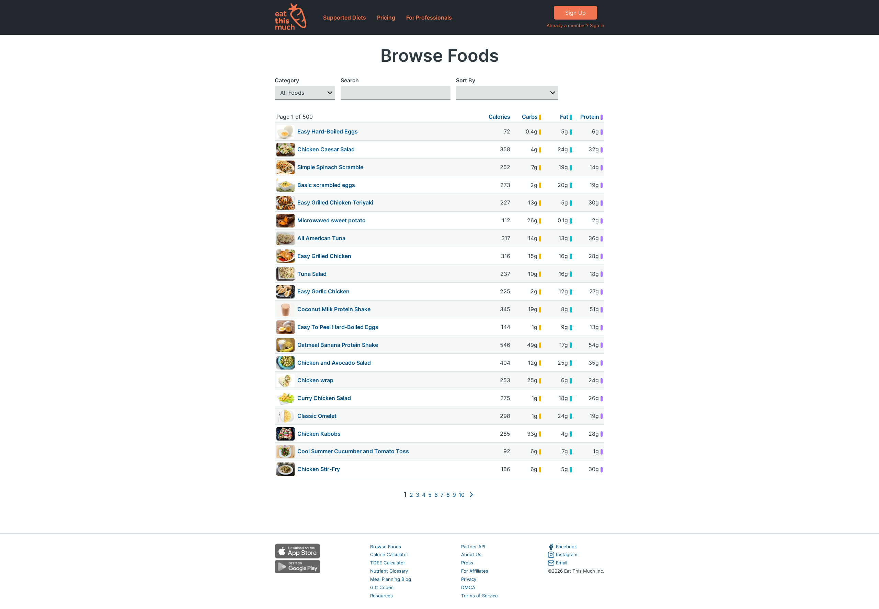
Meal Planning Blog (390, 579)
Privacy (468, 579)
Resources (381, 595)
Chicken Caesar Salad (326, 149)
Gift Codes (381, 587)
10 (462, 494)
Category (287, 80)
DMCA (468, 587)
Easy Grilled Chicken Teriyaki (335, 202)
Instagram (567, 554)
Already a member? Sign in (575, 25)
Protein (590, 116)
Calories (499, 116)
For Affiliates (474, 571)
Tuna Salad (312, 273)
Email (561, 562)
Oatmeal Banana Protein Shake (337, 344)
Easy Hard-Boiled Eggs (327, 131)
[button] (305, 93)
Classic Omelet (316, 415)
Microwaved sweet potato (331, 220)
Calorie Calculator (389, 554)
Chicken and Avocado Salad (334, 362)
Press (467, 562)
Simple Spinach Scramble (330, 167)
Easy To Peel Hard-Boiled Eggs (337, 327)
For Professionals (429, 17)
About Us (471, 554)
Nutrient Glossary (389, 571)
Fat (565, 116)
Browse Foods (385, 546)
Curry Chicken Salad (324, 398)
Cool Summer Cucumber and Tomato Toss (353, 451)
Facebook (566, 546)
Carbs (530, 116)
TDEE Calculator (387, 562)
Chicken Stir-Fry (318, 469)
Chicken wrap (315, 380)
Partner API (473, 546)
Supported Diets (344, 17)
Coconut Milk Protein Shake (333, 309)
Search (350, 80)
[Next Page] (471, 494)
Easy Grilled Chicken (324, 256)
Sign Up (575, 12)
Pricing (386, 17)
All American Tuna (321, 238)
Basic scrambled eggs (326, 184)
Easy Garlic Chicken (323, 291)
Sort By (465, 80)
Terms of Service (479, 595)
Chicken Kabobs (319, 433)
